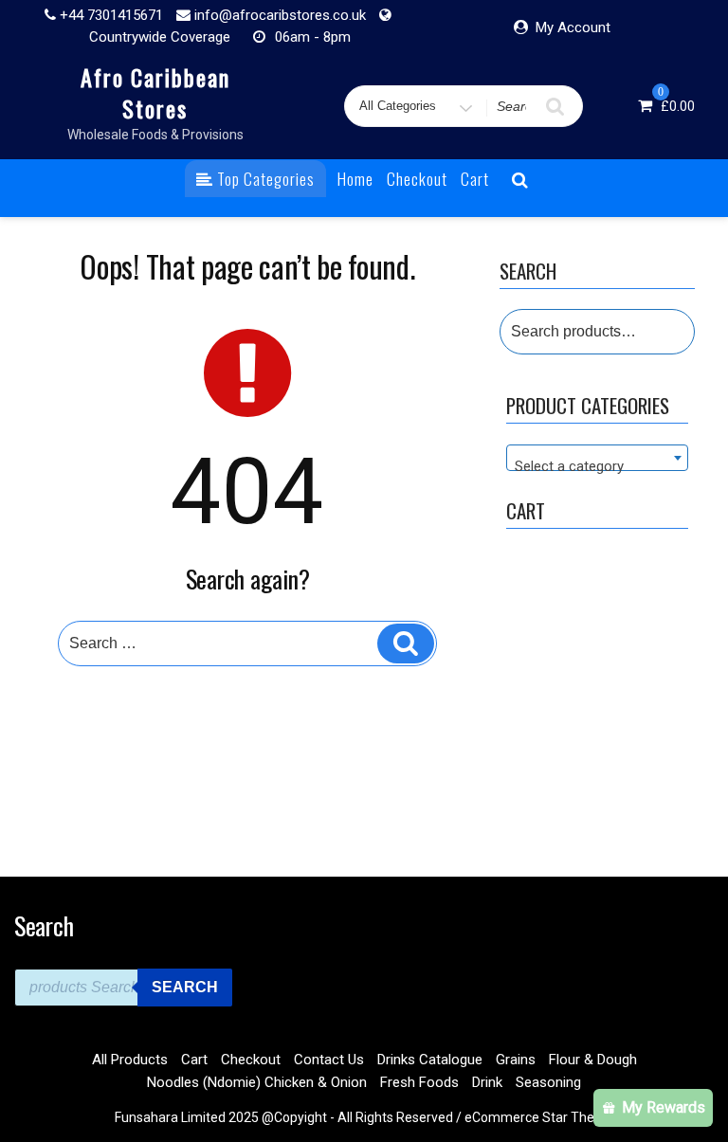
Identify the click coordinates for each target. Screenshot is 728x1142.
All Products (130, 1059)
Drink (487, 1082)
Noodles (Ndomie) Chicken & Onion (257, 1082)
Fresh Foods (419, 1082)
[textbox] (597, 465)
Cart (475, 178)
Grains (516, 1059)
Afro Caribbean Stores (155, 92)
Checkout (417, 178)
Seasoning (548, 1082)
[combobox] (597, 457)
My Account (573, 27)
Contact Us (329, 1059)
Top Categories (264, 178)
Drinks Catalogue (429, 1059)
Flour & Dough (593, 1059)
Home (355, 178)
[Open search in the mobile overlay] (123, 987)
